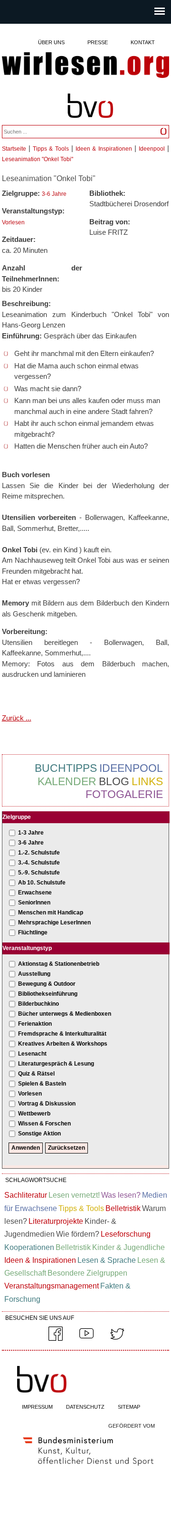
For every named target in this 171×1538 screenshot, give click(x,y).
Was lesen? (121, 1195)
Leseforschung (126, 1234)
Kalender (67, 781)
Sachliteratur (25, 1195)
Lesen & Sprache (106, 1260)
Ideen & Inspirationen (104, 148)
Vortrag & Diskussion (47, 1103)
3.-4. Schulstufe (39, 862)
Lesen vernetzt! (74, 1195)
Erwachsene (35, 892)
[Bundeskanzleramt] (88, 1468)
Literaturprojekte (55, 1221)
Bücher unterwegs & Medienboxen (64, 1013)
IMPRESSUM (37, 1407)
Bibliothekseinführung (47, 993)
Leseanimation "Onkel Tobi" (37, 159)
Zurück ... (16, 718)
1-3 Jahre (31, 832)
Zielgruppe (16, 817)
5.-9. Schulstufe (39, 872)
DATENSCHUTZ (85, 1407)
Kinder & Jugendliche (128, 1247)
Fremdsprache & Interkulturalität (62, 1033)
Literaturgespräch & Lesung (56, 1063)
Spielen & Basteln (42, 1083)
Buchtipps (66, 768)
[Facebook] (55, 1339)
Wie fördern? (77, 1234)
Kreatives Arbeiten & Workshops (62, 1043)
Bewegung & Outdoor (47, 983)
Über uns (51, 42)
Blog (114, 781)
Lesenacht (32, 1053)
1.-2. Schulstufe (39, 852)
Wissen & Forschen (44, 1123)
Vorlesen (13, 222)
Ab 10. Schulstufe (42, 882)
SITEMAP (129, 1407)
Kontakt (143, 42)
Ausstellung (34, 974)
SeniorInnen (34, 902)
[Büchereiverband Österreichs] (90, 122)
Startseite (14, 148)
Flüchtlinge (33, 932)
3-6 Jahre (54, 194)
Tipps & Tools (51, 148)
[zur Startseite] (86, 65)
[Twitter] (117, 1339)
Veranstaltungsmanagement (51, 1286)
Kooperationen (29, 1247)
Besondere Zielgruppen (87, 1273)
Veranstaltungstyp (27, 948)
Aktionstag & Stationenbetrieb (58, 964)
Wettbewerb (34, 1113)
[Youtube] (86, 1339)
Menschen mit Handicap (50, 912)
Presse (97, 42)
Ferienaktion (35, 1023)
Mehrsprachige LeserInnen (54, 922)
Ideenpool (152, 148)
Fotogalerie (124, 794)
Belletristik (123, 1208)
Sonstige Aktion (39, 1133)
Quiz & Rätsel (36, 1073)
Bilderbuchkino (38, 1003)
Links (147, 781)
